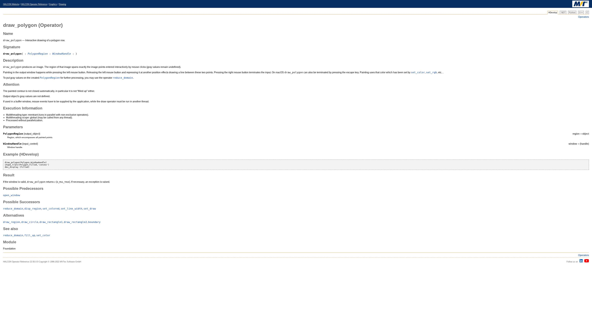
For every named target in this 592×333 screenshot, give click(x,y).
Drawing (62, 4)
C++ (581, 12)
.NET (563, 12)
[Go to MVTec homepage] (580, 6)
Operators (583, 17)
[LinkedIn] (580, 262)
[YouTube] (586, 262)
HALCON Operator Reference (34, 4)
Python (572, 12)
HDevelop (552, 12)
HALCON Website (11, 4)
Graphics (53, 4)
